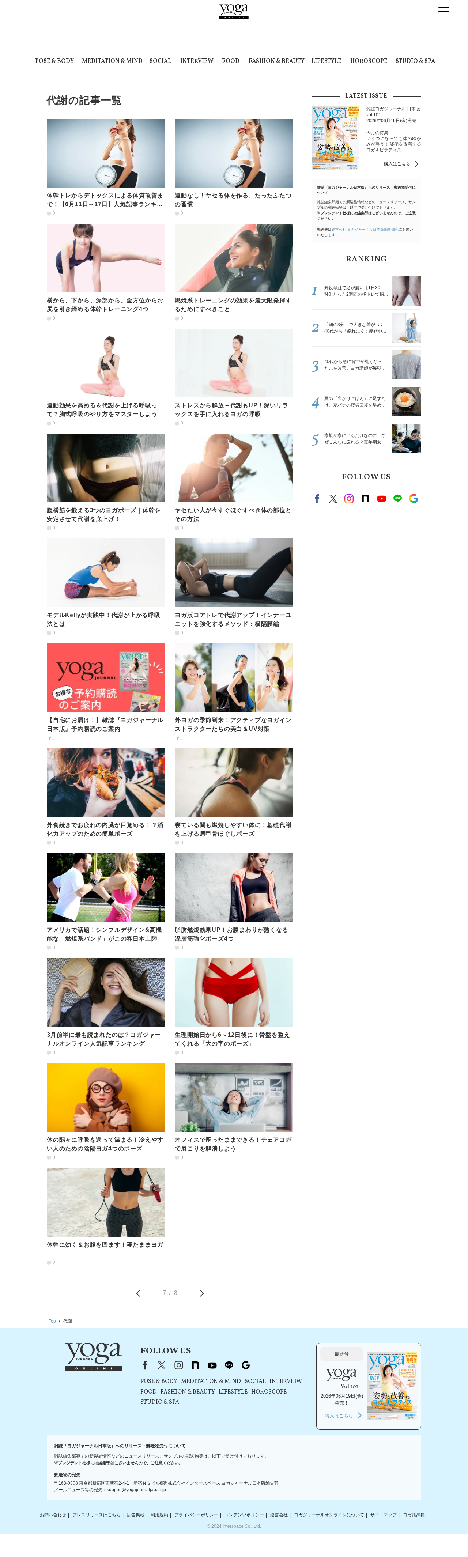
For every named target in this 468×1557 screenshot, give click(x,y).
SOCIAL (160, 61)
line (397, 498)
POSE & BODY (54, 61)
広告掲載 (135, 1515)
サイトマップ (383, 1515)
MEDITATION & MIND (112, 61)
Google (413, 498)
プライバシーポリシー (196, 1515)
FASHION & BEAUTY (277, 61)
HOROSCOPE (369, 61)
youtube (212, 1365)
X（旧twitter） (333, 498)
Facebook (318, 498)
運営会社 (279, 1515)
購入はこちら (397, 163)
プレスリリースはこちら (96, 1515)
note (365, 498)
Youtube (381, 498)
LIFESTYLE (326, 61)
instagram (349, 498)
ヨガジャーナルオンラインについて (329, 1515)
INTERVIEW (197, 61)
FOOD (230, 61)
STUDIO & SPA (415, 61)
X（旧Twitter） (161, 1365)
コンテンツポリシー (244, 1515)
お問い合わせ (53, 1515)
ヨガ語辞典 (414, 1515)
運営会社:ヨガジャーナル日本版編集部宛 (365, 229)
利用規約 (159, 1515)
